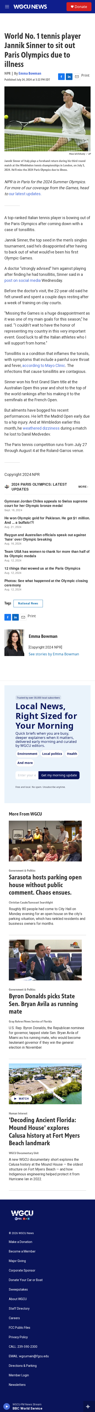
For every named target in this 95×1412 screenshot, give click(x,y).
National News (28, 603)
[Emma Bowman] (14, 642)
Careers (14, 1318)
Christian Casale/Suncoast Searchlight (31, 902)
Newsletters (17, 1385)
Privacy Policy (18, 1337)
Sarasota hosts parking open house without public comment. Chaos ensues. (45, 885)
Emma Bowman (30, 73)
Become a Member (22, 1251)
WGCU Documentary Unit (24, 1153)
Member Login (19, 1375)
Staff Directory (19, 1308)
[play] (7, 1406)
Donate (81, 7)
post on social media (22, 280)
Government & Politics (22, 871)
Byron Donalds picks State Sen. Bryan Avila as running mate (43, 1004)
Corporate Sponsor (22, 1270)
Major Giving (17, 1261)
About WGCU (18, 1299)
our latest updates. (25, 193)
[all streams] (89, 1406)
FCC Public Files (19, 1327)
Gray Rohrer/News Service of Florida (30, 1021)
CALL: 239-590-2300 (23, 1346)
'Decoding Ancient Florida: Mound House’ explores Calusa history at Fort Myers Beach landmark (44, 1131)
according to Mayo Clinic (43, 365)
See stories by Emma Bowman (54, 654)
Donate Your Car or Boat (26, 1280)
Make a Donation (20, 1242)
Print (85, 75)
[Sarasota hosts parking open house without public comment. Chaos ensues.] (45, 841)
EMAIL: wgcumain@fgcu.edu (29, 1356)
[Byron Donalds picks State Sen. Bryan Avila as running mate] (45, 960)
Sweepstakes (18, 1289)
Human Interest (18, 1113)
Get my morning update (59, 775)
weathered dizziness (41, 428)
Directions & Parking (23, 1365)
